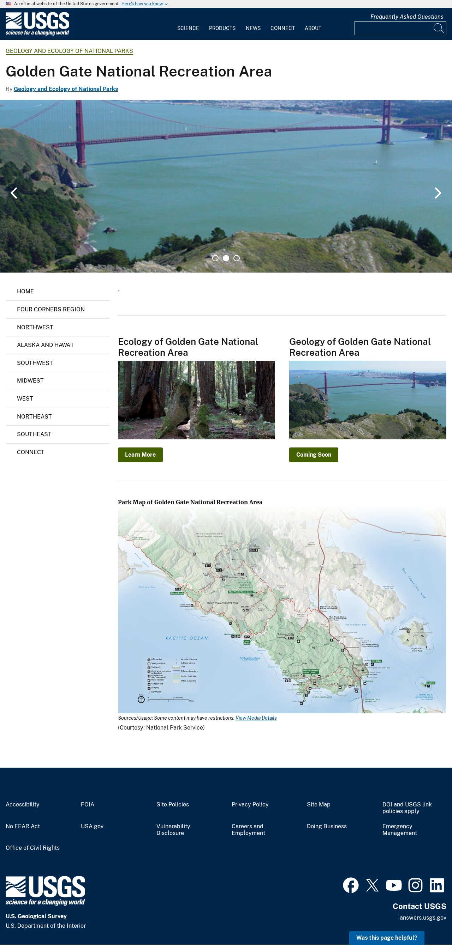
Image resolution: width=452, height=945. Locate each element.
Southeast (34, 434)
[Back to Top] (426, 919)
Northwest (35, 327)
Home (25, 291)
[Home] (37, 34)
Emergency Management (399, 829)
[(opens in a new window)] (350, 884)
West (25, 398)
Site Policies (172, 804)
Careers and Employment (248, 829)
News (253, 28)
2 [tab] (226, 258)
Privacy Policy (250, 804)
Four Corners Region (51, 309)
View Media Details (256, 718)
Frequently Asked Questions (407, 16)
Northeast (34, 416)
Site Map (319, 804)
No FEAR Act (23, 826)
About (313, 28)
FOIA (87, 804)
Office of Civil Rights (33, 848)
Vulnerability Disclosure (173, 829)
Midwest (30, 380)
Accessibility (23, 804)
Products (222, 28)
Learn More (140, 454)
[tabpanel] (226, 186)
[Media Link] (282, 610)
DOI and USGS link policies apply (407, 808)
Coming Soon (313, 454)
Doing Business (327, 826)
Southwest (35, 363)
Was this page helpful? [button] (386, 937)
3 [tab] (236, 258)
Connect (282, 28)
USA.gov (92, 826)
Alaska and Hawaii (45, 345)
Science (188, 28)
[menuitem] (188, 24)
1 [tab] (215, 258)
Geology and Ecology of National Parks (69, 51)
